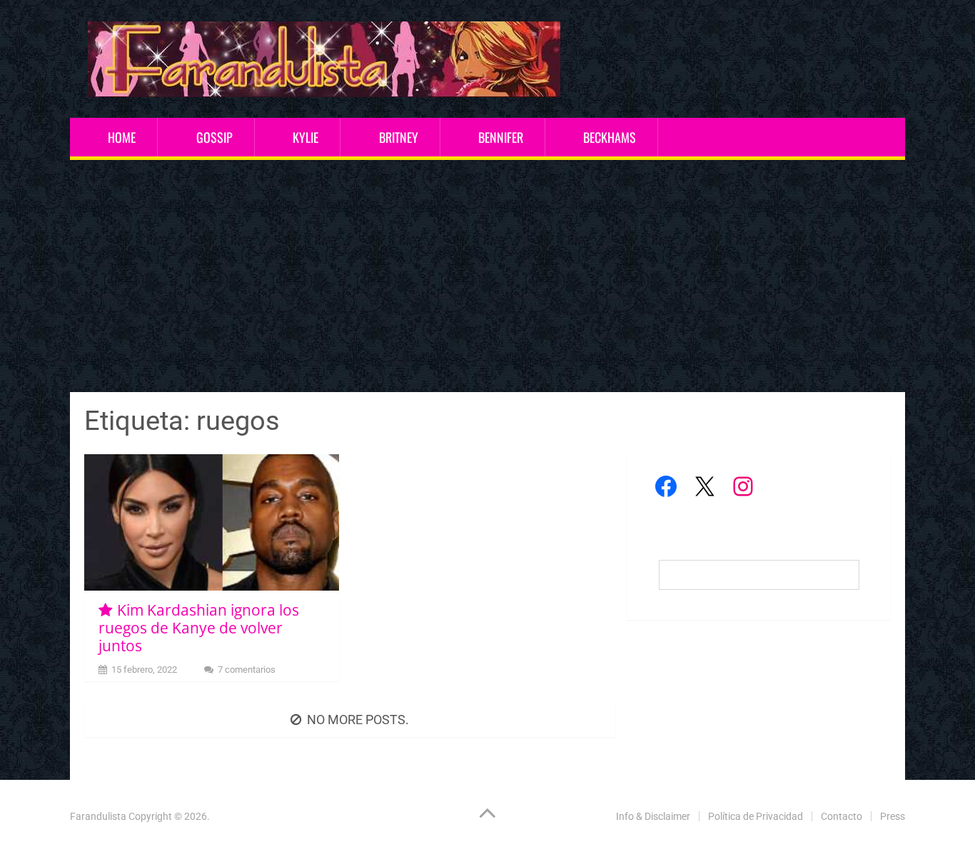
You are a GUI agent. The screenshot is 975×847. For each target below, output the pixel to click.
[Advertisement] (487, 278)
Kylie (305, 137)
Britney (398, 137)
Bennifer (500, 137)
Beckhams (609, 137)
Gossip (214, 137)
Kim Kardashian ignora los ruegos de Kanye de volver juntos (198, 628)
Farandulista (98, 816)
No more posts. (358, 719)
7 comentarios (247, 669)
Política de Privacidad (755, 816)
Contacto (841, 816)
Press (892, 816)
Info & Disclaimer (653, 816)
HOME (122, 137)
